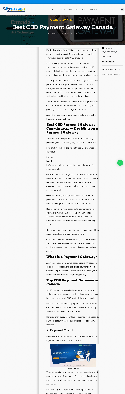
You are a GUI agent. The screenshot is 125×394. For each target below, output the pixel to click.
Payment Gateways (109, 52)
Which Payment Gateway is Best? (29, 37)
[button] (122, 9)
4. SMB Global (29, 33)
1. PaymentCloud (30, 22)
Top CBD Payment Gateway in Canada (29, 18)
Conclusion (27, 40)
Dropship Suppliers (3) (111, 69)
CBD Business (68, 20)
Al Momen (55, 33)
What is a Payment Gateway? (29, 15)
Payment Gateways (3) (111, 74)
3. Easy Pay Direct (30, 29)
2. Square (28, 26)
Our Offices (26, 44)
